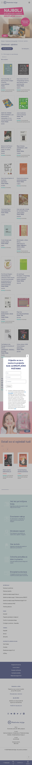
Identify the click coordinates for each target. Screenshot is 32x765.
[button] (27, 356)
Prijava (9, 386)
